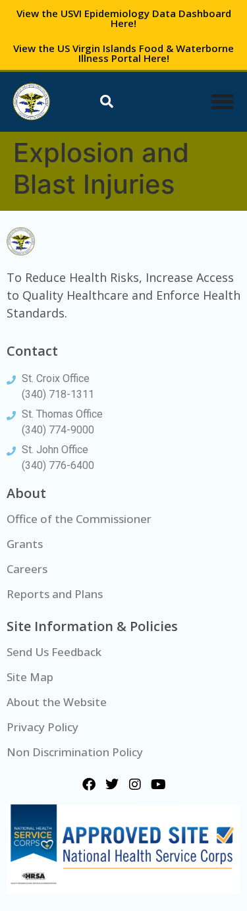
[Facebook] (89, 784)
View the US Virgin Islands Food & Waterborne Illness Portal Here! (123, 53)
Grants (25, 543)
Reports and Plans (55, 593)
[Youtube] (158, 784)
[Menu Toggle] (222, 102)
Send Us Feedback (54, 651)
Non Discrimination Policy (75, 751)
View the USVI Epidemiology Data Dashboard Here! (123, 18)
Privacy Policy (42, 726)
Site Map (30, 676)
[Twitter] (112, 784)
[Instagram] (135, 784)
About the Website (57, 701)
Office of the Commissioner (79, 518)
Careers (27, 568)
